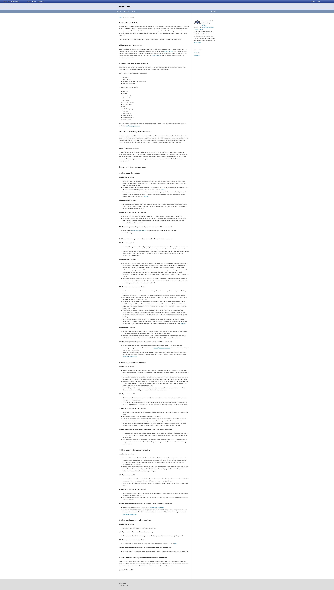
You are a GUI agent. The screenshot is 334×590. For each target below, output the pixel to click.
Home (29, 1)
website (163, 190)
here (175, 544)
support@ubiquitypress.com (162, 348)
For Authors (197, 55)
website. (183, 323)
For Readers (197, 53)
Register (313, 1)
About (34, 1)
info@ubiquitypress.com (133, 126)
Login (318, 1)
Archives (126, 11)
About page (197, 42)
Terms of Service (168, 51)
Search (214, 11)
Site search (40, 1)
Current (119, 11)
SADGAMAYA (124, 6)
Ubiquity (204, 25)
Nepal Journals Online (11, 1)
